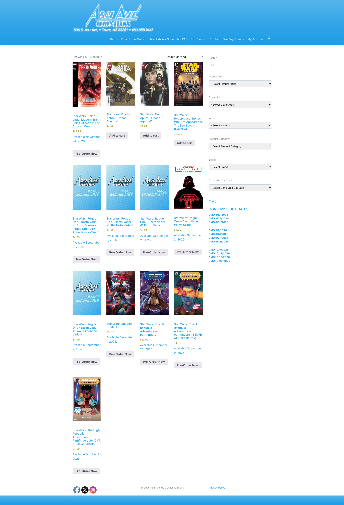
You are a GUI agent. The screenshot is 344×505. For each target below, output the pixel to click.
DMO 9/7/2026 (218, 230)
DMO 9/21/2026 (218, 237)
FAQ (185, 39)
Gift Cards (197, 39)
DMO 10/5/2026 (218, 249)
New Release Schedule (164, 39)
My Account (255, 39)
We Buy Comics (234, 39)
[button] (268, 38)
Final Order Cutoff (133, 39)
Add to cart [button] (117, 135)
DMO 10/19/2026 (219, 257)
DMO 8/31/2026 (218, 222)
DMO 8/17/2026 (218, 214)
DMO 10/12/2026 (219, 253)
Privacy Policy (217, 487)
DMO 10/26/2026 (219, 260)
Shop (112, 39)
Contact (215, 39)
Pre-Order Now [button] (86, 153)
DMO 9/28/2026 (219, 241)
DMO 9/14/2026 (218, 233)
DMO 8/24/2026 (219, 218)
